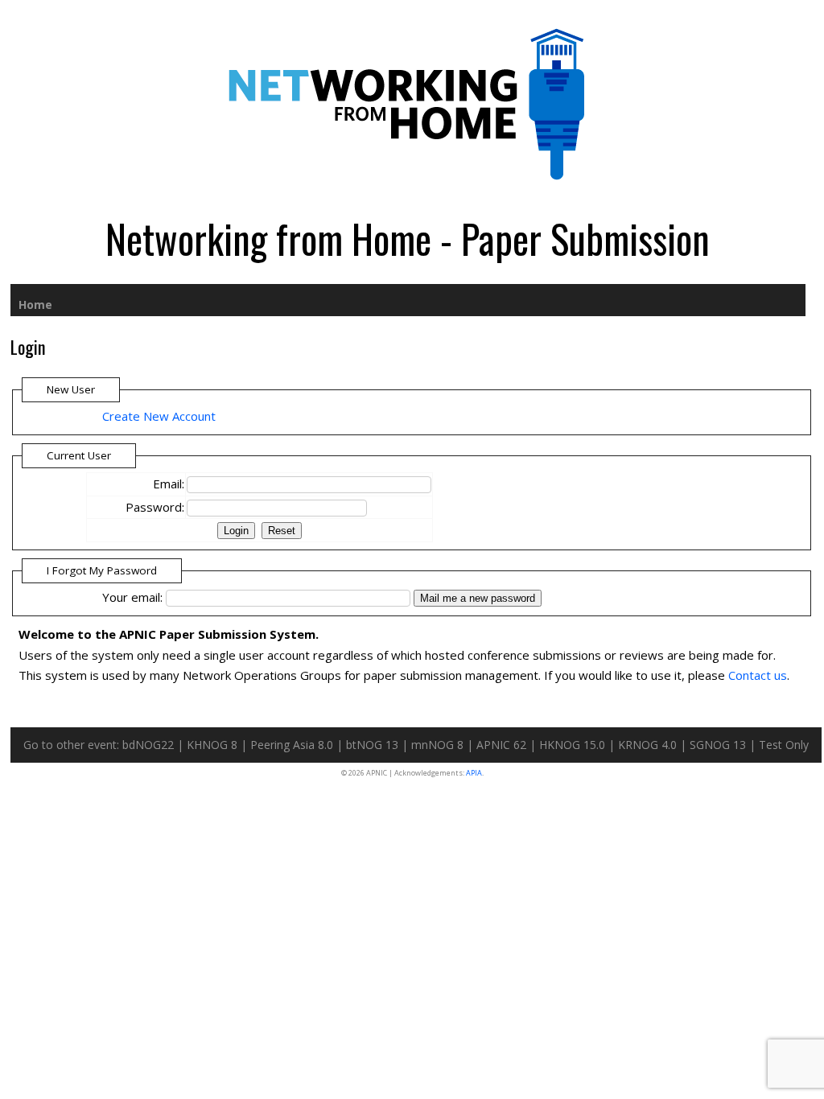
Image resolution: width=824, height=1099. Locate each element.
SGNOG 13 (718, 744)
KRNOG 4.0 (647, 744)
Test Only (784, 744)
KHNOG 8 (212, 744)
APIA (474, 773)
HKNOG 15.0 (572, 744)
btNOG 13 (372, 744)
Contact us (757, 675)
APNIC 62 (501, 744)
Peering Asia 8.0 (291, 744)
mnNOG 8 (437, 744)
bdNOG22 (148, 744)
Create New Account (159, 416)
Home (35, 304)
